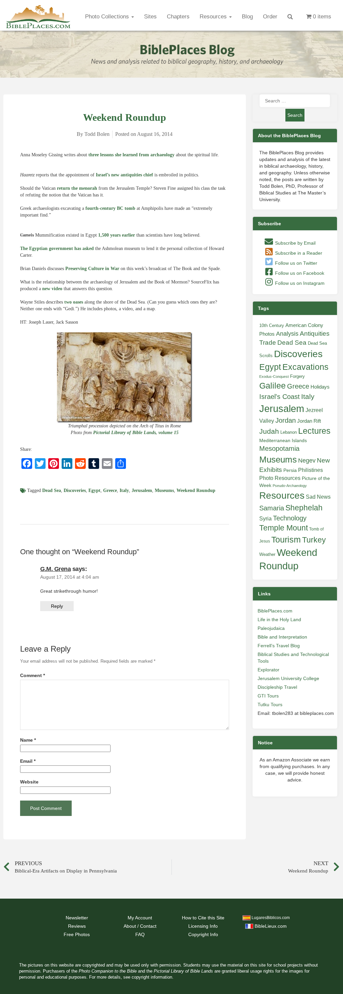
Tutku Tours (270, 704)
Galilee (272, 385)
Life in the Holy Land (279, 619)
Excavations (305, 366)
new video (52, 288)
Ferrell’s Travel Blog (279, 645)
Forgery (297, 376)
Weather (267, 554)
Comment (32, 675)
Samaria (271, 508)
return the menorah (77, 188)
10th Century (271, 325)
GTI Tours (268, 695)
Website (29, 781)
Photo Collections (108, 16)
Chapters (178, 16)
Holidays (320, 387)
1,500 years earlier (116, 235)
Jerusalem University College (288, 678)
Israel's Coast (279, 396)
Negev (307, 460)
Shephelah (304, 507)
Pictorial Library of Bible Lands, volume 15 (136, 432)
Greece (110, 490)
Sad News (318, 497)
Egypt (94, 490)
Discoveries (75, 490)
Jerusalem (142, 490)
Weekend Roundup (196, 490)
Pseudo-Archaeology (290, 486)
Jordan (285, 420)
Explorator (268, 669)
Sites (150, 16)
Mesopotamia (279, 448)
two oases (73, 302)
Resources (214, 16)
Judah (269, 431)
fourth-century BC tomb (110, 208)
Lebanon (288, 432)
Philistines (310, 470)
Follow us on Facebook (299, 273)
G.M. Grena (55, 569)
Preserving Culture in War (92, 268)
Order (270, 16)
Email (28, 761)
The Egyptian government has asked (57, 248)
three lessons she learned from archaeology (131, 154)
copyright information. (153, 977)
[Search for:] (295, 100)
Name (28, 740)
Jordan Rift (309, 421)
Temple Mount (283, 528)
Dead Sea (51, 490)
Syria (265, 518)
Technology (289, 518)
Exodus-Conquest (274, 377)
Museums (164, 490)
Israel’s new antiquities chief (124, 174)
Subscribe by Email (295, 243)
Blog (247, 16)
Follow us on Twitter (295, 263)
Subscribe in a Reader (298, 253)
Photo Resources (279, 478)
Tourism (286, 539)
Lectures (314, 430)
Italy (124, 490)
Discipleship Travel (277, 687)
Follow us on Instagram (299, 283)
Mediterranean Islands (283, 440)
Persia (290, 470)
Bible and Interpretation (282, 637)
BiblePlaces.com (275, 610)
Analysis (287, 333)
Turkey (314, 539)
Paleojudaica (271, 628)
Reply (57, 606)
